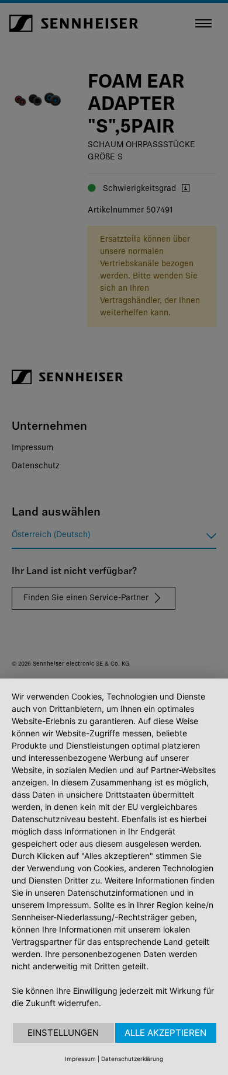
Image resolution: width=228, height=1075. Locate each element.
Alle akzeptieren (165, 1032)
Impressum (80, 1058)
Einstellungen (63, 1032)
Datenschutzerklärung (132, 1058)
